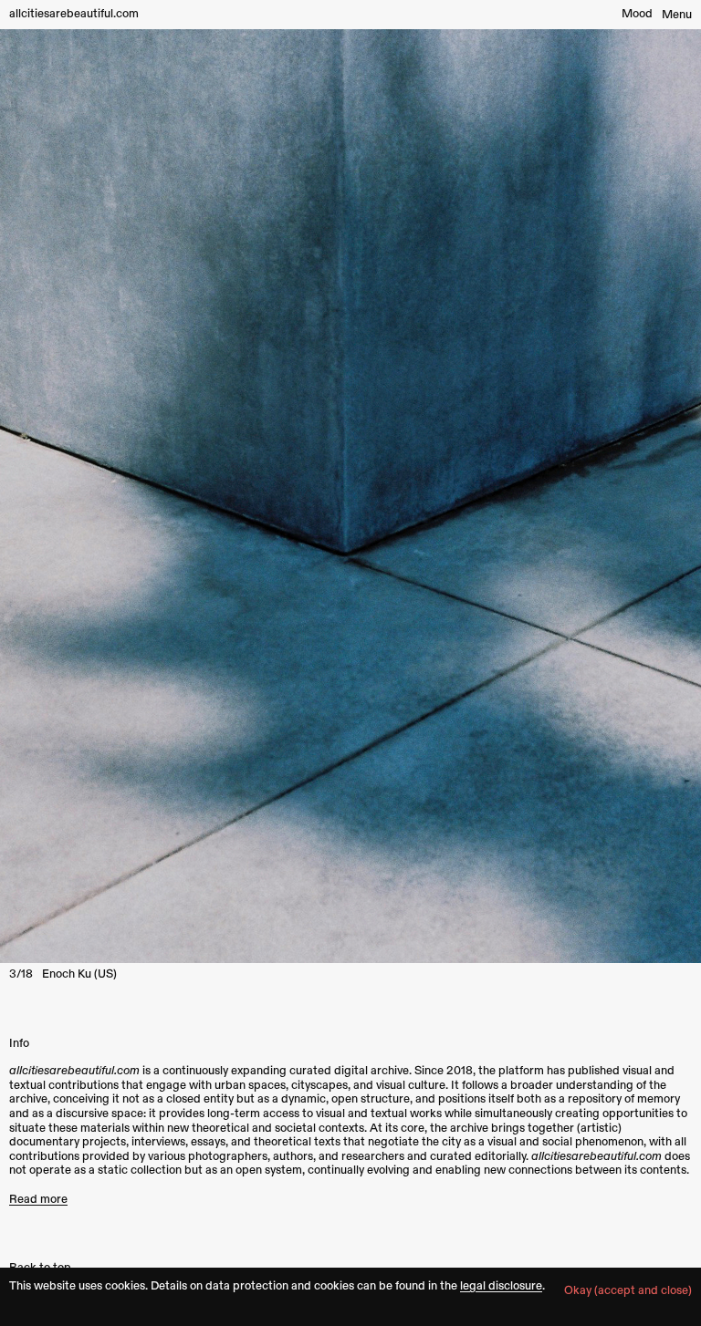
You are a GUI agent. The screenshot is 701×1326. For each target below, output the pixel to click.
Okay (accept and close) (628, 1290)
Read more (38, 1199)
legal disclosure (501, 1286)
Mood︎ (637, 14)
